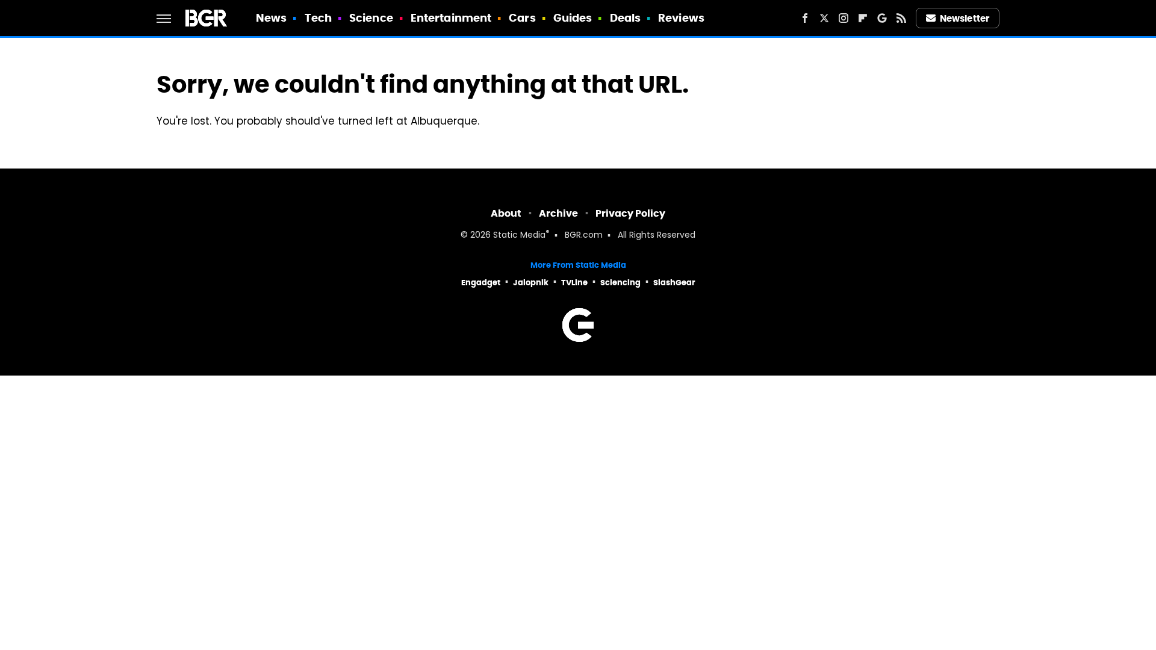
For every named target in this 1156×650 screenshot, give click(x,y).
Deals (625, 18)
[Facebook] (805, 18)
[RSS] (901, 18)
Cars (522, 18)
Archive (558, 213)
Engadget (480, 282)
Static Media (519, 236)
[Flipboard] (863, 18)
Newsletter (964, 18)
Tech (318, 18)
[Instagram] (843, 18)
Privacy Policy (630, 213)
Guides (572, 18)
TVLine (574, 282)
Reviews (681, 18)
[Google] (882, 18)
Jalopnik (530, 282)
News (271, 18)
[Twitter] (824, 18)
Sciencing (620, 282)
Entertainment (451, 18)
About (506, 213)
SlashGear (674, 282)
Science (371, 18)
